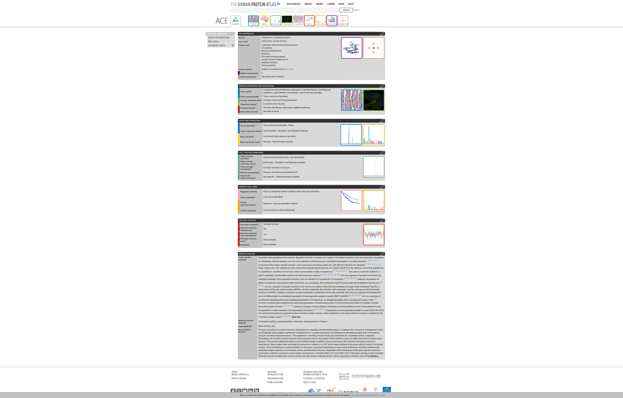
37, (288, 306)
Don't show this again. (376, 395)
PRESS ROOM (239, 378)
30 (263, 286)
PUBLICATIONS (275, 382)
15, (340, 271)
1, (367, 260)
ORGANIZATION (275, 378)
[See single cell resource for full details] (239, 100)
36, (285, 306)
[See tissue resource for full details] (239, 91)
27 (355, 278)
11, (376, 264)
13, (334, 271)
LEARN (331, 4)
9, (371, 264)
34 (360, 295)
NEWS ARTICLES (240, 374)
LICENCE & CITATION (314, 378)
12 (379, 264)
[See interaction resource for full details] (373, 48)
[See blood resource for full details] (239, 107)
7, (366, 264)
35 (375, 299)
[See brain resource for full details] (239, 136)
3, (371, 260)
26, (351, 278)
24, (345, 278)
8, (368, 264)
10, (373, 264)
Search (346, 10)
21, (332, 275)
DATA (341, 4)
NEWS (319, 4)
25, (348, 278)
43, (283, 316)
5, (375, 260)
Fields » (356, 10)
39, (314, 309)
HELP (351, 4)
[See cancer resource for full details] (239, 191)
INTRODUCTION (275, 374)
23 (338, 275)
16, (344, 271)
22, (335, 275)
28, (381, 282)
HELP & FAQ (309, 382)
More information (358, 395)
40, (318, 309)
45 (289, 316)
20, (329, 275)
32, (353, 295)
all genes (288, 69)
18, (322, 275)
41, (321, 309)
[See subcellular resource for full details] (373, 100)
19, (325, 275)
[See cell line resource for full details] (239, 203)
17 (347, 271)
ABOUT (308, 4)
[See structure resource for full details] (351, 48)
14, (337, 271)
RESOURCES (294, 4)
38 (291, 306)
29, (259, 286)
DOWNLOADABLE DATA (315, 374)
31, (350, 295)
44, (286, 316)
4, (373, 260)
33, (356, 295)
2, (369, 260)
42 (324, 309)
